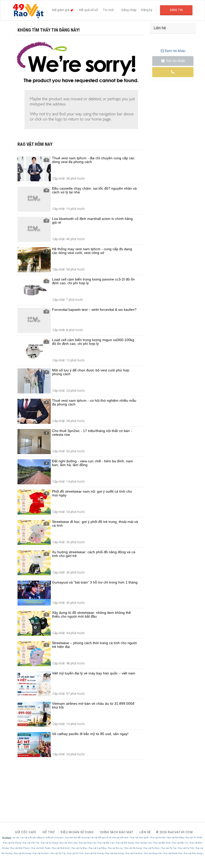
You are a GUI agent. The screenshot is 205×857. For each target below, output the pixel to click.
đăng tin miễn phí (45, 837)
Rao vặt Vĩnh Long (68, 843)
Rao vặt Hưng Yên (153, 853)
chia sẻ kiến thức (120, 837)
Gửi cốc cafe (25, 832)
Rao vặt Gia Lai (115, 848)
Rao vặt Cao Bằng (97, 848)
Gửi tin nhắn (175, 61)
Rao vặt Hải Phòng (12, 843)
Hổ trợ (48, 832)
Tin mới (108, 10)
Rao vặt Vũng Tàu (87, 843)
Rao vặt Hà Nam (151, 848)
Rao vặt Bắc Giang (124, 843)
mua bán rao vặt (89, 837)
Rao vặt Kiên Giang (193, 853)
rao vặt (15, 837)
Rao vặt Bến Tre (180, 843)
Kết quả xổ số (88, 10)
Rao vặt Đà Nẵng (175, 837)
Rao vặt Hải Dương (94, 853)
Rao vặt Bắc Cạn (106, 843)
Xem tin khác (175, 51)
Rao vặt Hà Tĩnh (186, 848)
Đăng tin (176, 10)
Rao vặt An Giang (49, 843)
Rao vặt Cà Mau (79, 848)
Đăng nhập (129, 10)
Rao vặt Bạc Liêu (143, 843)
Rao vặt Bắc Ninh (162, 843)
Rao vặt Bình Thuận (41, 848)
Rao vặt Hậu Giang (114, 853)
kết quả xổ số (104, 837)
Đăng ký (146, 10)
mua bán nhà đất (73, 837)
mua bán (59, 837)
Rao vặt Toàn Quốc (140, 837)
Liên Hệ (145, 832)
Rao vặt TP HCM (193, 837)
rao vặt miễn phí (28, 837)
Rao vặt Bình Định (61, 848)
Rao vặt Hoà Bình (134, 853)
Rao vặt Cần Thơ (31, 843)
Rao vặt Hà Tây (169, 848)
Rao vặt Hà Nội (158, 837)
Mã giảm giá (61, 10)
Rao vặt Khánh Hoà (173, 853)
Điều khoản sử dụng (77, 832)
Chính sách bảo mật (117, 832)
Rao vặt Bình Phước (20, 848)
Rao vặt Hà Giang (133, 848)
